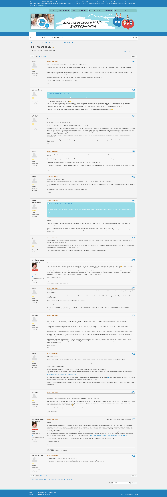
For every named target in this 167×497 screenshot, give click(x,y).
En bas (32, 56)
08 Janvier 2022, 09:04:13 (52, 353)
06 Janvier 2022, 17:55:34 (52, 116)
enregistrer (80, 38)
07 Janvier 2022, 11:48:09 (52, 260)
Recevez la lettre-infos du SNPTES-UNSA (101, 11)
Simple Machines (40, 494)
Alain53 (35, 116)
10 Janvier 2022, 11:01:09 (52, 455)
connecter (69, 38)
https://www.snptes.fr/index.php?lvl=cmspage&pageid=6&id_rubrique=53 (108, 435)
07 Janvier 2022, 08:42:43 (52, 176)
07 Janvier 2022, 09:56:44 (52, 200)
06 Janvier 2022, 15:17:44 (52, 90)
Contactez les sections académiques (125, 11)
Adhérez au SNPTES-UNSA (79, 11)
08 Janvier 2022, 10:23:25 (52, 392)
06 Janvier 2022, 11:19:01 (52, 61)
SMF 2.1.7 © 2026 (33, 494)
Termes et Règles (128, 494)
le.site (108, 377)
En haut (33, 475)
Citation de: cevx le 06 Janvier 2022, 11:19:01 (59, 93)
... (42, 56)
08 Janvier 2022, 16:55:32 (52, 419)
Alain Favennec (38, 260)
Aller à (110, 482)
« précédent (126, 52)
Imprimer (134, 56)
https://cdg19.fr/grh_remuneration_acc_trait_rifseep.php (61, 374)
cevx (34, 61)
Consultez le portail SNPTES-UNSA (60, 11)
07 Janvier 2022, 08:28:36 (52, 151)
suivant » (133, 52)
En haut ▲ (135, 494)
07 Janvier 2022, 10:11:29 (52, 237)
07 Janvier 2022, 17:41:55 (52, 315)
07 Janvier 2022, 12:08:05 (52, 288)
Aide (122, 494)
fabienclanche (38, 456)
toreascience (37, 90)
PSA (34, 200)
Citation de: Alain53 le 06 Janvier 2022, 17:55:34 (60, 203)
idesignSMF (47, 494)
